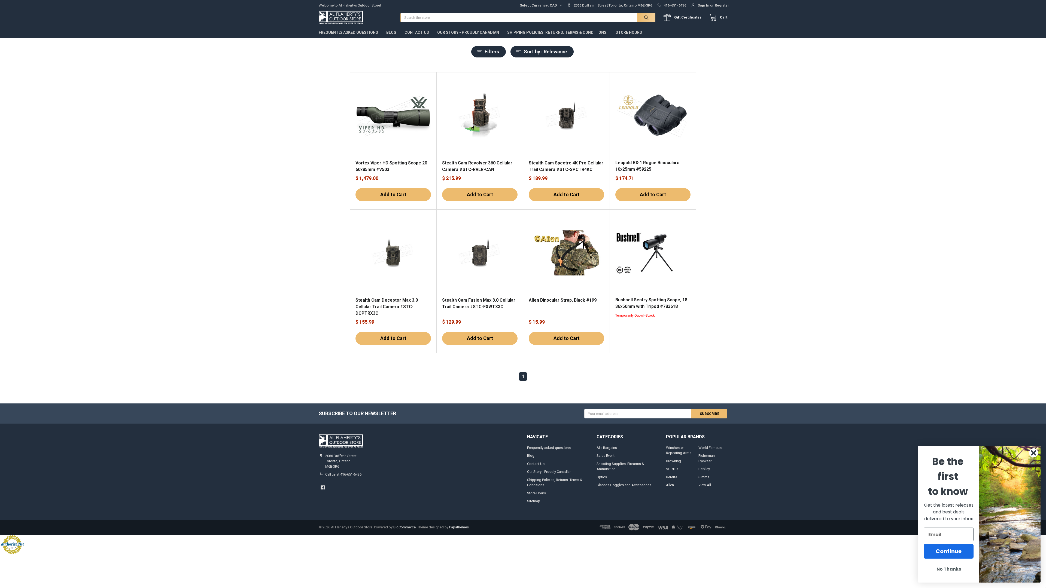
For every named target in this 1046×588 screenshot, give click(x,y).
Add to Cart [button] (393, 194)
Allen (670, 485)
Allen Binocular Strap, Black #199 (563, 300)
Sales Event (606, 456)
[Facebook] (323, 487)
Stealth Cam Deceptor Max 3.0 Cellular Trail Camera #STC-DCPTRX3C (386, 307)
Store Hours (629, 32)
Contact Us (417, 32)
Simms (703, 477)
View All (704, 485)
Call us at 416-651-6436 (343, 474)
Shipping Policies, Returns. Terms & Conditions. (557, 32)
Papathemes (459, 527)
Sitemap (533, 501)
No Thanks (948, 569)
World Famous (710, 448)
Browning (673, 461)
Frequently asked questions (348, 32)
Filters (492, 51)
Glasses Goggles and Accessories (624, 485)
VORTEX (672, 469)
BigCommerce (404, 527)
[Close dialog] (1033, 453)
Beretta (671, 477)
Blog (391, 32)
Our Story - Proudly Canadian (468, 32)
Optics (602, 477)
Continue (949, 551)
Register (722, 5)
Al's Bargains (607, 448)
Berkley (704, 469)
